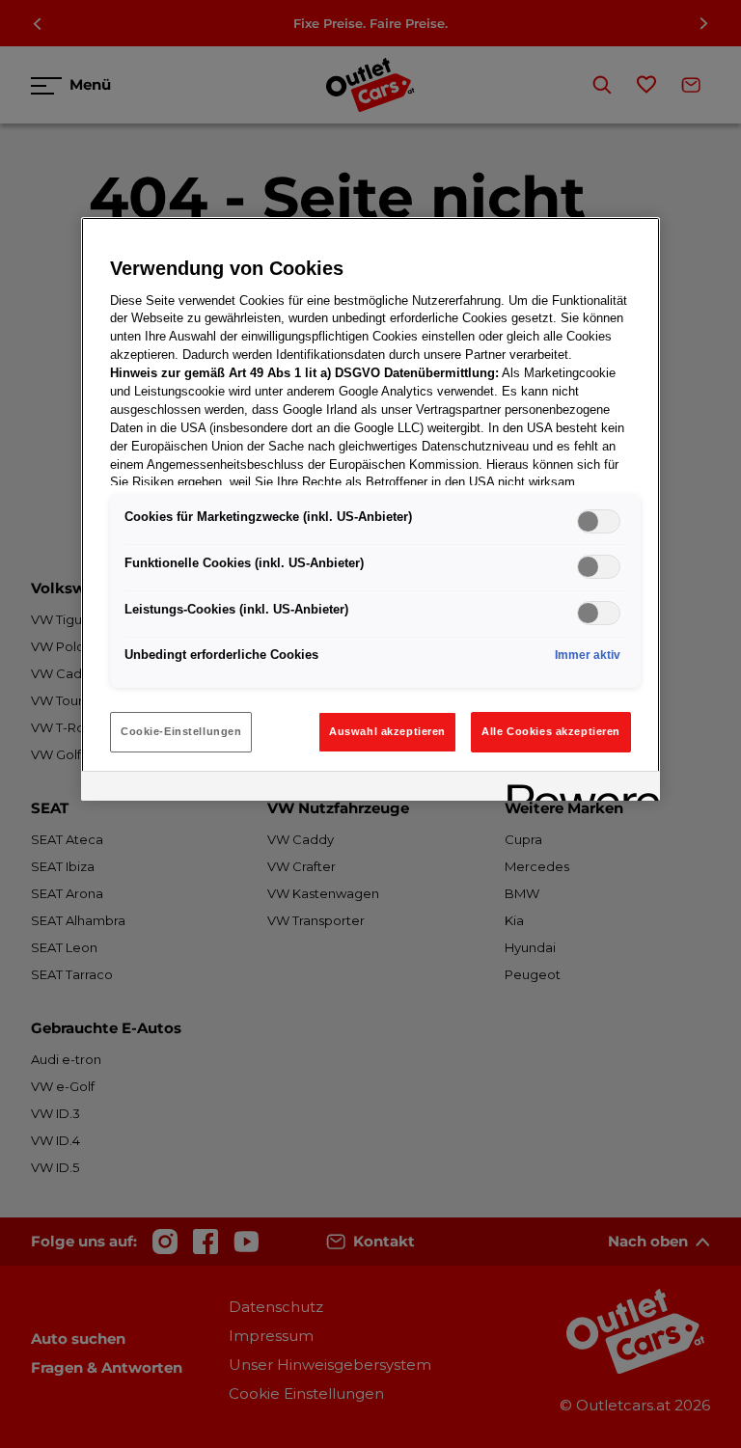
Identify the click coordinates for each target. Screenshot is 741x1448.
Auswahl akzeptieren (387, 731)
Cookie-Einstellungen (181, 731)
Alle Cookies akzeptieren (550, 731)
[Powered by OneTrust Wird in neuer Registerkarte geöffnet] (577, 789)
